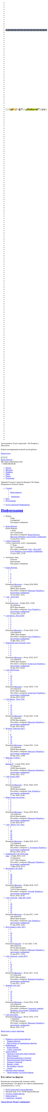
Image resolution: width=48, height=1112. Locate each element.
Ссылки (9, 488)
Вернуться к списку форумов (12, 1031)
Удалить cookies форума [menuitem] (15, 1094)
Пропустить (5, 453)
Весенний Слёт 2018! (14, 868)
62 (11, 883)
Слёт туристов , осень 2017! (17, 956)
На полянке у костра (15, 1066)
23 (11, 939)
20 (11, 908)
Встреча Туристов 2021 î (15, 728)
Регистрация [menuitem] (11, 501)
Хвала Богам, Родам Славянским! (15, 1102)
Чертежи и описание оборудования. (21, 1054)
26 (11, 831)
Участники (10, 478)
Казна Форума (11, 526)
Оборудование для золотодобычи (20, 1072)
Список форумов (26, 1090)
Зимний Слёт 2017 (13, 985)
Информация (12, 510)
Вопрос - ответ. (13, 1064)
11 (11, 678)
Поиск (8, 476)
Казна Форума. (34, 535)
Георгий (17, 944)
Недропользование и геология (19, 1058)
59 (11, 877)
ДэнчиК (31, 891)
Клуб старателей (12, 1090)
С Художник (33, 848)
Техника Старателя (14, 1062)
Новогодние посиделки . (15, 797)
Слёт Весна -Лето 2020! (15, 616)
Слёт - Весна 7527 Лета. (15, 825)
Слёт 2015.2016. (12, 1015)
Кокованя (31, 979)
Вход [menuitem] (8, 499)
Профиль (9, 472)
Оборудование (13, 1056)
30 (11, 839)
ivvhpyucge (32, 664)
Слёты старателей (13, 541)
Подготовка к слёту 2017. (16, 927)
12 (11, 680)
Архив (9, 1068)
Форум (8, 468)
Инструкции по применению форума (22, 1043)
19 (11, 906)
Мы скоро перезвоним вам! (12, 462)
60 (11, 879)
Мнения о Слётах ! (13, 758)
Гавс (30, 791)
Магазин (9, 470)
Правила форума (13, 1041)
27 (11, 833)
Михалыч (14, 537)
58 (11, 875)
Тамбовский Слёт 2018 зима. (17, 854)
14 (11, 685)
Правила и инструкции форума (18, 1039)
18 (11, 904)
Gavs (12, 551)
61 (11, 881)
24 (11, 942)
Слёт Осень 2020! (13, 777)
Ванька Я (9, 764)
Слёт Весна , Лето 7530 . (15, 699)
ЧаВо (8, 474)
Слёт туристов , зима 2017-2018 (18, 898)
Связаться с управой (14, 1098)
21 (11, 910)
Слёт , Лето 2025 (34, 549)
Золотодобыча (11, 1052)
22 (11, 912)
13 (11, 682)
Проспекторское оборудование (19, 1060)
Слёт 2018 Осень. (12, 670)
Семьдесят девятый (35, 1008)
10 (11, 676)
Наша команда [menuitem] (16, 492)
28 (11, 835)
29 (11, 837)
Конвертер (15, 497)
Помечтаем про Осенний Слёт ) (18, 643)
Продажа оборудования (15, 1070)
